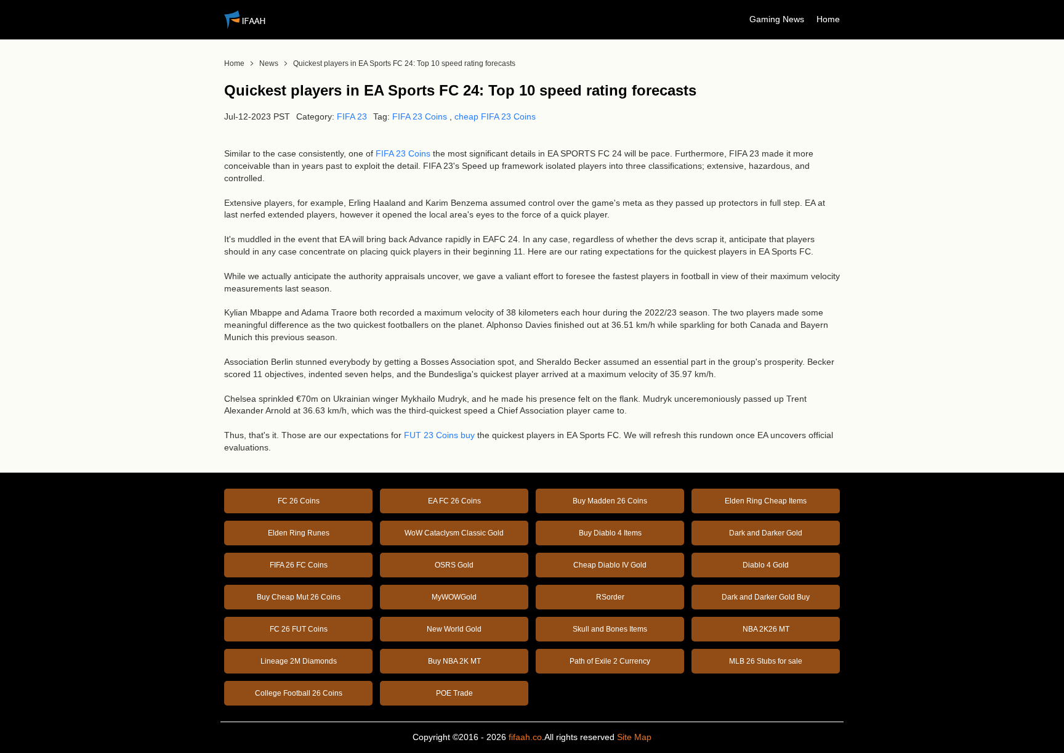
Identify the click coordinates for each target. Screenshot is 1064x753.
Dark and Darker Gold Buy (766, 597)
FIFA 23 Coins (419, 116)
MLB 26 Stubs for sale (765, 661)
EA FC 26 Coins (454, 501)
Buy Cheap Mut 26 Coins (299, 597)
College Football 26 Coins (298, 693)
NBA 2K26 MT (766, 629)
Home (828, 19)
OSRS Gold (454, 565)
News (268, 63)
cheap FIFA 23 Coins (495, 116)
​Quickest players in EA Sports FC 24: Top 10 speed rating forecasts (404, 63)
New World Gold (454, 629)
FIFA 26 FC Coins (299, 565)
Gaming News (776, 19)
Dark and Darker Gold (765, 533)
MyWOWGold (454, 597)
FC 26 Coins (299, 501)
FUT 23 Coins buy (439, 435)
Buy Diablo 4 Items (610, 533)
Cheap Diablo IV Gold (610, 565)
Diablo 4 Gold (766, 565)
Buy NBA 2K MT (454, 661)
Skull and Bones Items (610, 629)
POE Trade (454, 693)
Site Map (634, 737)
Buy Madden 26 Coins (610, 501)
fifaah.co (525, 737)
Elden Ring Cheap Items (766, 501)
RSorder (610, 597)
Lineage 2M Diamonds (298, 661)
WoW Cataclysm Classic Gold (454, 533)
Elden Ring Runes (298, 533)
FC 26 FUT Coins (299, 629)
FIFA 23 (352, 116)
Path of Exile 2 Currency (610, 661)
